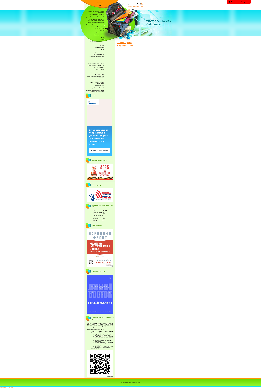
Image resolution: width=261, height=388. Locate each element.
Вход (141, 6)
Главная (130, 6)
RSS (142, 3)
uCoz (12, 387)
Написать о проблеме (99, 151)
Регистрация (136, 6)
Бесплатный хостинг (5, 387)
